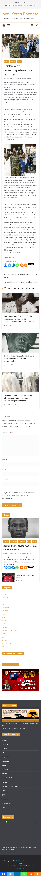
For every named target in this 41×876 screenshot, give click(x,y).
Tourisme (5, 640)
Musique (4, 627)
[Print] (22, 265)
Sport (34, 541)
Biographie (14, 541)
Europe (4, 614)
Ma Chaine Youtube (10, 664)
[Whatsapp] (17, 265)
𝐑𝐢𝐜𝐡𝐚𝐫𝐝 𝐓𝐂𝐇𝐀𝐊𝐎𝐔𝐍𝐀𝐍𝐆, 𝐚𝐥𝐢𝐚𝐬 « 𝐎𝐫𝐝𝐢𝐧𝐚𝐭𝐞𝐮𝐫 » (20, 547)
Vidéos (4, 647)
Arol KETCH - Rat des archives (23, 78)
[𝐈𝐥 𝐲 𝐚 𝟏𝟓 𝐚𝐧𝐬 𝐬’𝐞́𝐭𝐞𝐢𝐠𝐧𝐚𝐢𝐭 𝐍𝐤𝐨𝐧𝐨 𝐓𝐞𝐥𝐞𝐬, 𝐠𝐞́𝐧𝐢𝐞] (20, 334)
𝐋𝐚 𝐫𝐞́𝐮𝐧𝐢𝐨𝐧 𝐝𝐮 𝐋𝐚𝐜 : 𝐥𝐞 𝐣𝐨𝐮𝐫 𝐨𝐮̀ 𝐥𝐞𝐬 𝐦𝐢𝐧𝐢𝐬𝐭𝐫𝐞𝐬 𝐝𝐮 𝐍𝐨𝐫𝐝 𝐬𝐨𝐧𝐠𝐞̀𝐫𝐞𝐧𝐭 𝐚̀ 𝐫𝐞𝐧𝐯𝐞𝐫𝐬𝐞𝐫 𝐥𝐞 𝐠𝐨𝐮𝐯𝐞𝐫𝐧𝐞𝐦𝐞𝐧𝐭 (18, 398)
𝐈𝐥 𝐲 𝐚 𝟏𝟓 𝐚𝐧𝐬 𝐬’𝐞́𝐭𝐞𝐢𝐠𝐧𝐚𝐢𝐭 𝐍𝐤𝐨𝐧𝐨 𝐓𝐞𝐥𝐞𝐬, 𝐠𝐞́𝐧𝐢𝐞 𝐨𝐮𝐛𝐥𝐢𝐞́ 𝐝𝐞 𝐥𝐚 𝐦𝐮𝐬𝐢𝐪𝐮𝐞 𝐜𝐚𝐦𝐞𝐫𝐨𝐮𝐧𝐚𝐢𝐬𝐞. (19, 358)
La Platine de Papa (8, 624)
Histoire (13, 61)
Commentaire (7, 432)
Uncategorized (6, 644)
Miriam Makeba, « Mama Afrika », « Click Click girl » (21, 275)
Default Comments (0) (9, 421)
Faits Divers (5, 617)
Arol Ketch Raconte (21, 14)
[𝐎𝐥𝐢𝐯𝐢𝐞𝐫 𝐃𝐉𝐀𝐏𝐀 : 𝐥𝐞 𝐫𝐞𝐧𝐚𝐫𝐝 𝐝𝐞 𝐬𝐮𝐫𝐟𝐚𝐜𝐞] (8, 578)
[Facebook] (5, 265)
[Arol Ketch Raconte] (4, 25)
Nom (4, 460)
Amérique (5, 597)
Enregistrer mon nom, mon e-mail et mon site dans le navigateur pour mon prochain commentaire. (19, 495)
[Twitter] (9, 265)
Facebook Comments (24, 421)
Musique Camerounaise (10, 630)
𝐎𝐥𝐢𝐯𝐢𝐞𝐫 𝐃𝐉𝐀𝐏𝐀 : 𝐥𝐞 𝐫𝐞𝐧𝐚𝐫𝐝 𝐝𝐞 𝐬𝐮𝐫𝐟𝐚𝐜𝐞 (25, 576)
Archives (4, 601)
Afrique (6, 61)
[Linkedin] (13, 265)
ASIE (3, 604)
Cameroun (22, 541)
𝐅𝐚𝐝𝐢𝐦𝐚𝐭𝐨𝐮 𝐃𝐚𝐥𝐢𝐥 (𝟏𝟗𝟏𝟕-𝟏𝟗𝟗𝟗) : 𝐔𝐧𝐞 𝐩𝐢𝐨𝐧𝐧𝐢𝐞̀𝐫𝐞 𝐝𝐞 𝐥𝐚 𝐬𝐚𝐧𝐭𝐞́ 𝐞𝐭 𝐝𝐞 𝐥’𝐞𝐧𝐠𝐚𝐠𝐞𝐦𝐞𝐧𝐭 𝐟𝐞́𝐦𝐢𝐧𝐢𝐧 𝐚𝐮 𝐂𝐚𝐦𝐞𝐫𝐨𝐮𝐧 (19, 319)
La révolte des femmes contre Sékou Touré (20, 282)
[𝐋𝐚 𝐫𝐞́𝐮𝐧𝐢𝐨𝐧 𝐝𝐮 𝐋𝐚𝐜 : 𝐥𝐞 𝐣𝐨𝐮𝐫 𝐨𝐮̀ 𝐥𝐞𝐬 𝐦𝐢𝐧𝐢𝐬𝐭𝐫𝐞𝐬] (20, 374)
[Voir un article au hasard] (37, 25)
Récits (19, 61)
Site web (5, 479)
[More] (25, 265)
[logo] (20, 711)
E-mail (4, 469)
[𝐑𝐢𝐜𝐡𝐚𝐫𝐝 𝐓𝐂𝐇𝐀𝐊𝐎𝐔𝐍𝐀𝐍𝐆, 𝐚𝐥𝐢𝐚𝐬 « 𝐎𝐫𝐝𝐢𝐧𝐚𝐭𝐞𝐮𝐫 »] (20, 528)
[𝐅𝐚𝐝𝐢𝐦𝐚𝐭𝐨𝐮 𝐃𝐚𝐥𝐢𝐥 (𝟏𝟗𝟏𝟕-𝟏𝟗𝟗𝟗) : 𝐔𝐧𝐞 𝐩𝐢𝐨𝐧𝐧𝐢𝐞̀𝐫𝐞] (20, 294)
